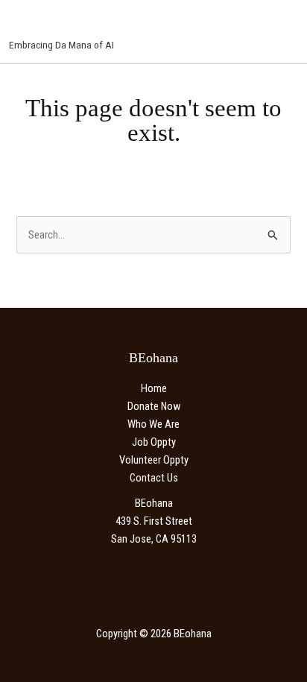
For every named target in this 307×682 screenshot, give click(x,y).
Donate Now (153, 406)
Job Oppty (154, 442)
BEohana (49, 24)
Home (154, 388)
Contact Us (154, 477)
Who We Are (153, 424)
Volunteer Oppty (154, 460)
